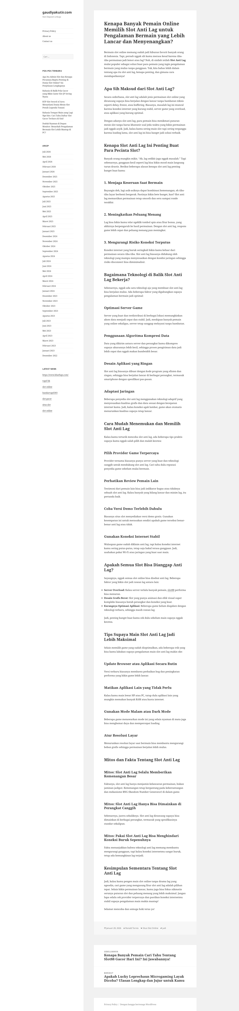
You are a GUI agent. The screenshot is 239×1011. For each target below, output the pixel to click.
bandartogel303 (50, 392)
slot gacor (47, 398)
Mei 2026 (46, 156)
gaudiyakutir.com (57, 12)
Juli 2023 (46, 320)
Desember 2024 (49, 236)
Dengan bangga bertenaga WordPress (138, 1004)
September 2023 (50, 310)
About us (46, 36)
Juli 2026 (46, 151)
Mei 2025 (46, 211)
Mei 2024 (46, 271)
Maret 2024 (47, 281)
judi (164, 928)
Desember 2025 (49, 176)
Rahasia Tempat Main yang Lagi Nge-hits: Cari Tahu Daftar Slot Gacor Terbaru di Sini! (57, 115)
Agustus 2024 (48, 256)
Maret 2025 (47, 221)
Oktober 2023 (48, 306)
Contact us (47, 41)
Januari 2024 (48, 291)
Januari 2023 (48, 350)
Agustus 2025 (48, 196)
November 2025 (50, 181)
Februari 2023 (49, 345)
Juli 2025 (46, 201)
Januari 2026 (48, 171)
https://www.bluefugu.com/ (55, 375)
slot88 (171, 590)
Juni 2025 (46, 206)
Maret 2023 (47, 340)
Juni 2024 (46, 266)
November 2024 (50, 241)
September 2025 (50, 191)
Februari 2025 (49, 226)
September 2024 (50, 251)
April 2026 (47, 161)
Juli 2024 (46, 261)
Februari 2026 (49, 166)
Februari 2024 (49, 286)
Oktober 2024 (48, 246)
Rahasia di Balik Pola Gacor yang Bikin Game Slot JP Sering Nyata (57, 93)
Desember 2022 (49, 355)
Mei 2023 (46, 330)
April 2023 (47, 335)
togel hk (46, 380)
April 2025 (47, 216)
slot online (47, 386)
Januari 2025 (48, 231)
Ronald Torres (132, 928)
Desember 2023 (49, 296)
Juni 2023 (46, 325)
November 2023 (50, 301)
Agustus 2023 (48, 315)
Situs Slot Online (150, 928)
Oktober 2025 (48, 186)
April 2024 (47, 276)
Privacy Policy (49, 31)
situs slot (46, 404)
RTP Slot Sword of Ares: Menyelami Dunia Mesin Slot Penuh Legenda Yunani (56, 104)
